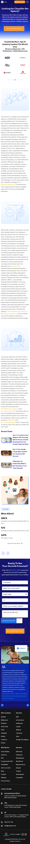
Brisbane (4, 723)
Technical (19, 733)
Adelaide (4, 733)
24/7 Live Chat (5, 768)
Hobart (3, 736)
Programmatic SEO (7, 761)
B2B (17, 717)
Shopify (18, 768)
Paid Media (4, 764)
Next (27, 705)
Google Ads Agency (22, 739)
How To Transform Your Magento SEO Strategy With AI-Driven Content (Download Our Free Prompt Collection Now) (21, 439)
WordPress (19, 761)
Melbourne (4, 720)
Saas (17, 736)
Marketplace (20, 758)
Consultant (19, 777)
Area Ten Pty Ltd (20, 839)
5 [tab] (14, 79)
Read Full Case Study (14, 543)
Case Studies (5, 751)
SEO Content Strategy (8, 422)
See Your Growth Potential (14, 28)
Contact (3, 774)
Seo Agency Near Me (7, 411)
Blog (2, 771)
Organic (18, 771)
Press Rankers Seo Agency (9, 409)
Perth (2, 730)
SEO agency (15, 266)
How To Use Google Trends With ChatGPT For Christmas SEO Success (20, 452)
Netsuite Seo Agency (10, 313)
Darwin (3, 743)
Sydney (3, 717)
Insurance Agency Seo (8, 184)
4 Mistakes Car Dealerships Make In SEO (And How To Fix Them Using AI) (20, 464)
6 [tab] (16, 79)
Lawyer (18, 726)
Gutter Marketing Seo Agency (17, 311)
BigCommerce (20, 764)
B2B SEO (11, 420)
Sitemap (3, 777)
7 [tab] (18, 79)
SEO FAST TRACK (15, 570)
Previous (2, 705)
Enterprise (19, 755)
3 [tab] (11, 79)
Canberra (4, 739)
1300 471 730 (21, 1)
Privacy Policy (5, 781)
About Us (4, 755)
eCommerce (20, 720)
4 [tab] (13, 79)
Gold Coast (4, 726)
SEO (2, 758)
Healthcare (19, 723)
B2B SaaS (19, 751)
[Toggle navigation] (27, 2)
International (20, 774)
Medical (18, 730)
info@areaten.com (10, 825)
